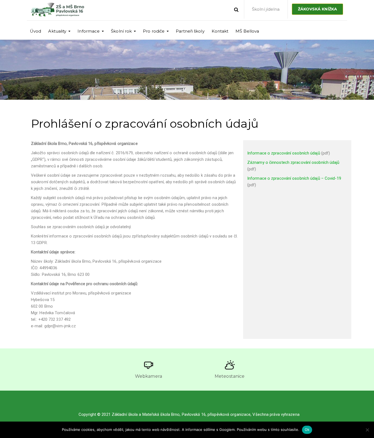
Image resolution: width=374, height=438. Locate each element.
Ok (307, 429)
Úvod (35, 31)
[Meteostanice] (229, 365)
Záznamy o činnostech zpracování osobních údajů (293, 162)
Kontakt (220, 31)
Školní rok (121, 31)
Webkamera (148, 376)
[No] (367, 430)
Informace (88, 31)
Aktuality (57, 31)
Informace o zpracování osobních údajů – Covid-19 (294, 178)
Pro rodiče (154, 31)
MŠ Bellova (247, 31)
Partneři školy (190, 31)
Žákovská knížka (317, 9)
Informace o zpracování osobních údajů (283, 153)
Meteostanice (229, 376)
